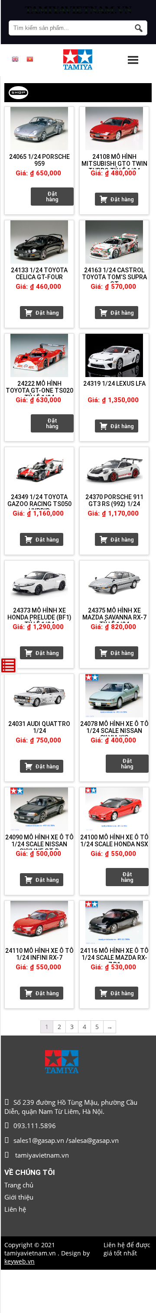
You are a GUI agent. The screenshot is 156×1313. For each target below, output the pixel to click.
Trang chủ (18, 1185)
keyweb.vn (19, 1261)
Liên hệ (15, 1209)
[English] (15, 59)
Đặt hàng (52, 196)
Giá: (22, 173)
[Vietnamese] (29, 59)
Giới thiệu (18, 1197)
